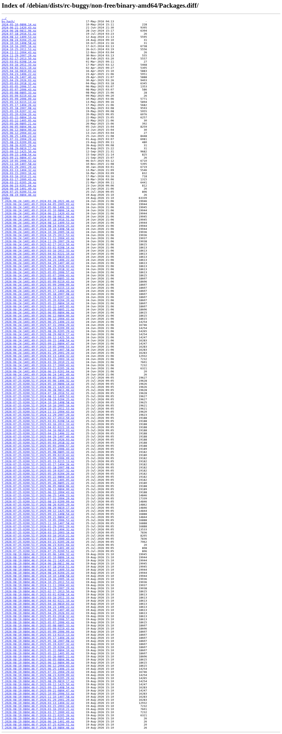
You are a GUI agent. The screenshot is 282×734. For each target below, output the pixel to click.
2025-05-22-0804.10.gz (19, 117)
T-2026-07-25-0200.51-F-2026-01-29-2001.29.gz (38, 526)
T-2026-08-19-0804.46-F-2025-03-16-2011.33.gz (38, 597)
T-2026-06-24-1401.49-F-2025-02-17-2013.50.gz (38, 244)
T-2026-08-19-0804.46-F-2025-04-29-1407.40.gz (38, 610)
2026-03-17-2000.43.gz (19, 179)
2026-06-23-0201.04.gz (19, 185)
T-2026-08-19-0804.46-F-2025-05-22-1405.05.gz (38, 653)
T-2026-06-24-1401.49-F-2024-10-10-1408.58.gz (38, 228)
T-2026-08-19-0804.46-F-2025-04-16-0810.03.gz (38, 603)
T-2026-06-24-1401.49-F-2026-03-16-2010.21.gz (38, 362)
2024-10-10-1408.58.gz (19, 43)
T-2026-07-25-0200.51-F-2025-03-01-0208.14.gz (38, 421)
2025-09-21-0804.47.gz (19, 157)
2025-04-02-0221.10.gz (19, 67)
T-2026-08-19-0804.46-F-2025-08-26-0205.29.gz (38, 678)
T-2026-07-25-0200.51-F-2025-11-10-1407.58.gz (38, 523)
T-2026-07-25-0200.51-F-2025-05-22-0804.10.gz (38, 476)
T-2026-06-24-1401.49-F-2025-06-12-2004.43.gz (38, 318)
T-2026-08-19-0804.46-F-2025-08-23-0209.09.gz (38, 675)
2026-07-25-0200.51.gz (19, 191)
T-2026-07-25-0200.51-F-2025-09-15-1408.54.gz (38, 513)
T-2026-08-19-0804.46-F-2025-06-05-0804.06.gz (38, 659)
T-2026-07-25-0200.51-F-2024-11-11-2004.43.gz (38, 411)
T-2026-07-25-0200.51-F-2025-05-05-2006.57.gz (38, 445)
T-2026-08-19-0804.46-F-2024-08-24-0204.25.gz (38, 572)
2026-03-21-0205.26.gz (19, 182)
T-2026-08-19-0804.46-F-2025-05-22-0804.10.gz (38, 650)
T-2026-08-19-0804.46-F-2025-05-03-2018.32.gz (38, 616)
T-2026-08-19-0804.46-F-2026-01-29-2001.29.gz (38, 699)
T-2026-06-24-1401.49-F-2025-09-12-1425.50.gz (38, 337)
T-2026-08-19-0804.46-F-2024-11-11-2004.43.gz (38, 585)
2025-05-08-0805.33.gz (19, 92)
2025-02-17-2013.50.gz (19, 58)
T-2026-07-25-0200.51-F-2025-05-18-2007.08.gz (38, 467)
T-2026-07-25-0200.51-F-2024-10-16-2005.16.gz (38, 405)
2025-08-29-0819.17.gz (19, 148)
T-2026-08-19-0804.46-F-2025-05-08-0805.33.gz (38, 625)
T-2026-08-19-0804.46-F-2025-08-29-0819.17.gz (38, 681)
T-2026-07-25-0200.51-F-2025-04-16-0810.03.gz (38, 430)
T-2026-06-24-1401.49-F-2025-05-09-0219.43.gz (38, 281)
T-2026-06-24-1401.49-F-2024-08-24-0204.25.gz (38, 225)
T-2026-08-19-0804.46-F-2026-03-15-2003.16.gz (38, 706)
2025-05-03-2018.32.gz (19, 83)
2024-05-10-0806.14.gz (19, 24)
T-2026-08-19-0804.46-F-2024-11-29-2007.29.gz (38, 588)
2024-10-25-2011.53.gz (19, 49)
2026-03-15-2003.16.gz (19, 173)
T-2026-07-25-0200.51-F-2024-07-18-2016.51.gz (38, 393)
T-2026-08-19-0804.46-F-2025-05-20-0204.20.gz (38, 647)
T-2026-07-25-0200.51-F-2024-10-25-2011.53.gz (38, 408)
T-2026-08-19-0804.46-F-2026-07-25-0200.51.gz (38, 724)
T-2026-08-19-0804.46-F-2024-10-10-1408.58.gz (38, 575)
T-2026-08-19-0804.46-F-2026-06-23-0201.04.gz (38, 718)
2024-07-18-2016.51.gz (19, 33)
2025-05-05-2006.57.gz (19, 86)
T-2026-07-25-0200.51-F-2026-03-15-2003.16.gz (38, 532)
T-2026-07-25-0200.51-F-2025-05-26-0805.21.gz (38, 483)
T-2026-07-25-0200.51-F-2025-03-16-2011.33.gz (38, 424)
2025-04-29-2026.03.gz (19, 80)
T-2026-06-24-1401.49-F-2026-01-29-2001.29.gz (38, 352)
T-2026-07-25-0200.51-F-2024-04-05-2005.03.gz (38, 377)
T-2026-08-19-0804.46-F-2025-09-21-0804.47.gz (38, 690)
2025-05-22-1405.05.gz (19, 120)
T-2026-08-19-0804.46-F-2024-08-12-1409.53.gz (38, 569)
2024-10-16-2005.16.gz (19, 46)
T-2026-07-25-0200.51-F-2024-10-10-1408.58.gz (38, 402)
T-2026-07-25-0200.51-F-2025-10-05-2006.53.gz (38, 520)
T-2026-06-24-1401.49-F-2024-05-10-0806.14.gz (38, 210)
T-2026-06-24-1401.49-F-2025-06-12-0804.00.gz (38, 315)
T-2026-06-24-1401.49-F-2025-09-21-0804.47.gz (38, 343)
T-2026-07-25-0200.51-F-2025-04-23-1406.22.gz (38, 433)
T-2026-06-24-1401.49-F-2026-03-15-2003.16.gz (38, 359)
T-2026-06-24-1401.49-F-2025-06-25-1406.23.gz (38, 321)
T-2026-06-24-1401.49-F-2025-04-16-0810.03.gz (38, 256)
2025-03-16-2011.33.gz (19, 64)
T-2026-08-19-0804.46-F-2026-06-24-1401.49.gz (38, 721)
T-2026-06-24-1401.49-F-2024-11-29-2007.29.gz (38, 241)
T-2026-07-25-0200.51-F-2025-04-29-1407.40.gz (38, 436)
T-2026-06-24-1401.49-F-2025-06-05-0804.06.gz (38, 312)
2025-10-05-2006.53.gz (19, 160)
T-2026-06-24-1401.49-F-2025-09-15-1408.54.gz (38, 340)
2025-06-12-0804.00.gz (19, 129)
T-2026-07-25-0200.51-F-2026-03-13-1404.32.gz (38, 529)
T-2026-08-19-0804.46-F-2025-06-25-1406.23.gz (38, 668)
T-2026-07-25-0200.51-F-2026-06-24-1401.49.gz (38, 548)
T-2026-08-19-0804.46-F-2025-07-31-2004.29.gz (38, 671)
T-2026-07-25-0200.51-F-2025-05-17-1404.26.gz (38, 464)
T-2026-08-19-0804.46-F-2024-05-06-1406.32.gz (38, 554)
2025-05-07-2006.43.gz (19, 89)
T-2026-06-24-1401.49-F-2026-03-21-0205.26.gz (38, 368)
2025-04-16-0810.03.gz (19, 70)
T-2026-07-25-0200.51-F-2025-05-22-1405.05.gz (38, 479)
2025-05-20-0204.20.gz (19, 114)
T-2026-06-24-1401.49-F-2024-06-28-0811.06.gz (38, 216)
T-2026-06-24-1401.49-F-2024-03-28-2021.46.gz (38, 201)
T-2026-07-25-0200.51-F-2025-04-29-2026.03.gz (38, 439)
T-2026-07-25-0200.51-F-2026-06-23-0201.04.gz (38, 544)
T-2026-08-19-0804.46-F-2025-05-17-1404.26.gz (38, 637)
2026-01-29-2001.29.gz (19, 167)
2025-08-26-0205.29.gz (19, 145)
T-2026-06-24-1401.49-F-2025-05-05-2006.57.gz (38, 272)
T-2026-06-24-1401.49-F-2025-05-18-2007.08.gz (38, 294)
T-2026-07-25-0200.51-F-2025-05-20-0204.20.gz (38, 473)
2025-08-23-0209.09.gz (19, 142)
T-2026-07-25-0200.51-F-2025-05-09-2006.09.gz (38, 458)
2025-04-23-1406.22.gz (19, 74)
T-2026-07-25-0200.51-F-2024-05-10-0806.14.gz (38, 383)
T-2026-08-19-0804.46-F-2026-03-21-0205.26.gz (38, 715)
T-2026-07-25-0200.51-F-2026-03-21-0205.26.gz (38, 541)
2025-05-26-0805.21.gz (19, 123)
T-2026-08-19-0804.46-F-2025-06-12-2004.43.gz (38, 665)
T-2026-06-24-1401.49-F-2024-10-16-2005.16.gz (38, 232)
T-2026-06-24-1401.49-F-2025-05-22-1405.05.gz (38, 306)
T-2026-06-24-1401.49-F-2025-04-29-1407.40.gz (38, 263)
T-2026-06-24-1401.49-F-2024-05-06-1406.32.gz (38, 207)
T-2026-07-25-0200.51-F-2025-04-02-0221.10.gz (38, 427)
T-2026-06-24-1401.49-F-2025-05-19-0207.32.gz (38, 297)
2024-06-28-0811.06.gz (19, 30)
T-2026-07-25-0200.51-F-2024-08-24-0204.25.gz (38, 399)
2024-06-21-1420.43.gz (19, 27)
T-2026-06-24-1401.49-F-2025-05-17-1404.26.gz (38, 290)
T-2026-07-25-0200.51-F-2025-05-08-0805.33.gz (38, 452)
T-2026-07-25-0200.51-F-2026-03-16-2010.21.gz (38, 535)
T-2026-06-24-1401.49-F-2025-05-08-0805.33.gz (38, 278)
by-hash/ (8, 21)
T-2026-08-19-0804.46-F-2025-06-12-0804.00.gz (38, 662)
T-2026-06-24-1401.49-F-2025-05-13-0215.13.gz (38, 287)
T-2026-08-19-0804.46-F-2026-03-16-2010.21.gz (38, 709)
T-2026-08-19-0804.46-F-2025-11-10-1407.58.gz (38, 696)
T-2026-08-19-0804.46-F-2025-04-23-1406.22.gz (38, 606)
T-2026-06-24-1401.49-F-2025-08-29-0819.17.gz (38, 334)
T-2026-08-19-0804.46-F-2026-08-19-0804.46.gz (38, 727)
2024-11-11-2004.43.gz (19, 52)
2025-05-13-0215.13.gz (19, 101)
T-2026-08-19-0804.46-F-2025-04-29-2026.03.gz (38, 613)
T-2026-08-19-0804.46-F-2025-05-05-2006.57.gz (38, 619)
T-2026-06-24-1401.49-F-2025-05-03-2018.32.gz (38, 269)
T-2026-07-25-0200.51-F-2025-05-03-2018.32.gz (38, 442)
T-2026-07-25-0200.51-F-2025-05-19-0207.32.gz (38, 470)
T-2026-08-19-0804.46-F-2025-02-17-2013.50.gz (38, 591)
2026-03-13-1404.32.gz (19, 170)
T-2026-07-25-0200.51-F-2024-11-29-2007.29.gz (38, 414)
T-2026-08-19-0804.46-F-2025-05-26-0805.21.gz (38, 656)
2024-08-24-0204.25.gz (19, 40)
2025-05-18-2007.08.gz (19, 108)
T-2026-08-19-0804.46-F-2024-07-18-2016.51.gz (38, 566)
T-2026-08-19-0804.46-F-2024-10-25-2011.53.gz (38, 582)
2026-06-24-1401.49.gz (19, 188)
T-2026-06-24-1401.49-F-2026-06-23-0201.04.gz (38, 371)
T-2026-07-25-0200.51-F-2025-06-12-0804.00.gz (38, 489)
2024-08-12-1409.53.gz (19, 36)
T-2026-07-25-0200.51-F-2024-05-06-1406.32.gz (38, 380)
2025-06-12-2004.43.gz (19, 132)
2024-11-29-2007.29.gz (19, 55)
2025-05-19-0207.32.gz (19, 111)
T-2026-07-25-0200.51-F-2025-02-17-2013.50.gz (38, 417)
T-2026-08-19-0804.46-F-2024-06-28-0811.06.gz (38, 563)
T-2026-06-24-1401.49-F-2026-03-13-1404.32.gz (38, 355)
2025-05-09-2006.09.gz (19, 98)
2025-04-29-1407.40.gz (19, 77)
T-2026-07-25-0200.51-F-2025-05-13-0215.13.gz (38, 461)
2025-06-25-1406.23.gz (19, 136)
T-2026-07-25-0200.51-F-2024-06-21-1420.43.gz (38, 386)
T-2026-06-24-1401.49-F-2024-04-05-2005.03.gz (38, 204)
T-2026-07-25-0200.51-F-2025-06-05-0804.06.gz (38, 486)
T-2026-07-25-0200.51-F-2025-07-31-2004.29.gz (38, 498)
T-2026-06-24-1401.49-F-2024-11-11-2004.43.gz (38, 238)
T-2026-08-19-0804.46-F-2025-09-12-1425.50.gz (38, 684)
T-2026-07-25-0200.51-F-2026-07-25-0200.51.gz (38, 551)
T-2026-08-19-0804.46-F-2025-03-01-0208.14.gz (38, 594)
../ (4, 18)
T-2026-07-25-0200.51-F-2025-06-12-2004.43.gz (38, 492)
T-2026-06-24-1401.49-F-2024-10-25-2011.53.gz (38, 235)
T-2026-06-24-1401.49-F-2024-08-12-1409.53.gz (38, 222)
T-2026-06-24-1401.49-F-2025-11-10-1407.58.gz (38, 349)
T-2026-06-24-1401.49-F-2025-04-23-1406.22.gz (38, 259)
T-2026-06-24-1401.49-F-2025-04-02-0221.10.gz (38, 253)
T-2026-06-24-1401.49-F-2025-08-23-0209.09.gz (38, 328)
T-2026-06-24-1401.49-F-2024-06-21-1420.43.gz (38, 213)
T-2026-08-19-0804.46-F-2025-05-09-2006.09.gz (38, 631)
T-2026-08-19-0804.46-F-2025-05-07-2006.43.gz (38, 622)
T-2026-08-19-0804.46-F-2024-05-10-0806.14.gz (38, 557)
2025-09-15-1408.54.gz (19, 154)
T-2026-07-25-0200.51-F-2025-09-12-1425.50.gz (38, 510)
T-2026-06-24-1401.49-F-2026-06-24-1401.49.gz (38, 374)
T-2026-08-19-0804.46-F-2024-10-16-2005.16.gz (38, 579)
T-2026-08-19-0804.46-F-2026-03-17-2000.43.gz (38, 712)
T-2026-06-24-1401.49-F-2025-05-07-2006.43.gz (38, 275)
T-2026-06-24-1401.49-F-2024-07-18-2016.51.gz (38, 219)
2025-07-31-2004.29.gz (19, 139)
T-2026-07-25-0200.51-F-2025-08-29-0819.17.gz (38, 507)
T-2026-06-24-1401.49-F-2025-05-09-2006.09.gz (38, 284)
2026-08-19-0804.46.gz (19, 194)
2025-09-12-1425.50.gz (19, 151)
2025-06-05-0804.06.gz (19, 126)
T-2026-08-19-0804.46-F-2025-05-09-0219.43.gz (38, 628)
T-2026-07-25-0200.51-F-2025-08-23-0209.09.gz (38, 501)
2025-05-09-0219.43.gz (19, 95)
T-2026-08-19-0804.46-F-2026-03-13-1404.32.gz (38, 702)
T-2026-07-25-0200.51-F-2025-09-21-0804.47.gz (38, 517)
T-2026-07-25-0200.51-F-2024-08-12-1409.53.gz (38, 396)
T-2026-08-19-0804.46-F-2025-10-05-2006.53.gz (38, 693)
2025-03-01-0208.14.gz (19, 61)
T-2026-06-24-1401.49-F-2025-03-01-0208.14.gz (38, 247)
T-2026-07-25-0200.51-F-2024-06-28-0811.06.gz (38, 390)
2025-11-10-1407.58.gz (19, 163)
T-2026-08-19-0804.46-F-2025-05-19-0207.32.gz (38, 644)
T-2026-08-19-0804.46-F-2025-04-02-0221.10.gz (38, 600)
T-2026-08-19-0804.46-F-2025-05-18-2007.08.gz (38, 641)
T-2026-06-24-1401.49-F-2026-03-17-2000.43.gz (38, 365)
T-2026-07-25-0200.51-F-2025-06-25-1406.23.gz (38, 495)
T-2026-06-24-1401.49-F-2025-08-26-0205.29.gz (38, 331)
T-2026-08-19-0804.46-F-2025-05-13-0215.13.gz (38, 634)
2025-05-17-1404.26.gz (19, 105)
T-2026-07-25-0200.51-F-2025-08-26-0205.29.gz (38, 504)
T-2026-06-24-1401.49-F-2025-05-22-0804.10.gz (38, 303)
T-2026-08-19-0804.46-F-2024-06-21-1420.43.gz (38, 560)
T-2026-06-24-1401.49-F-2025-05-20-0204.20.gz (38, 300)
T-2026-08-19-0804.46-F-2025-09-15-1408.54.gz (38, 687)
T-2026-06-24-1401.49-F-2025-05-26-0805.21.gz (38, 309)
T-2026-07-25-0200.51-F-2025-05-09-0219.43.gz (38, 455)
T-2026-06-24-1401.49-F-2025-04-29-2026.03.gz (38, 266)
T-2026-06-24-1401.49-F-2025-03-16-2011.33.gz (38, 250)
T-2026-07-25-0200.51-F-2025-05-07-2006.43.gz (38, 448)
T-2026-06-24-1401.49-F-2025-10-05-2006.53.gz (38, 346)
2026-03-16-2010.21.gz (19, 176)
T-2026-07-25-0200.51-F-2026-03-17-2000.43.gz (38, 538)
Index (6, 198)
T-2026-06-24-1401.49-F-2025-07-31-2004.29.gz (38, 325)
